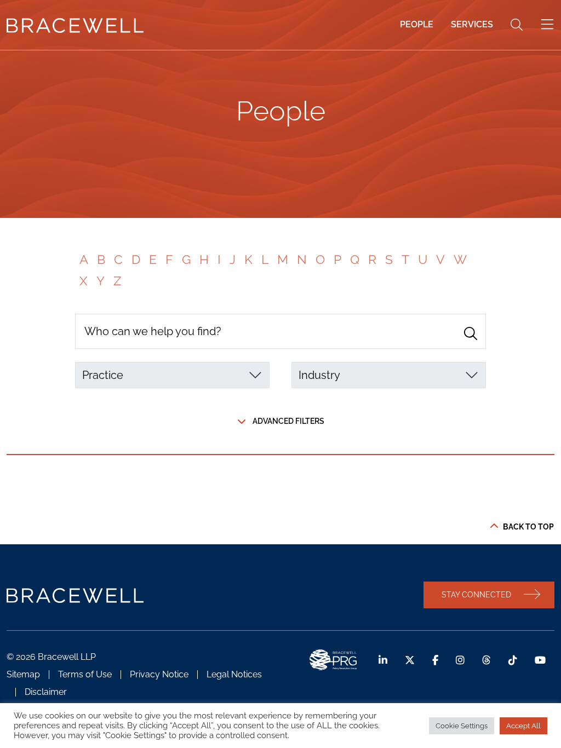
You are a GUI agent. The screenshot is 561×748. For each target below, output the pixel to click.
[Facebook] (435, 660)
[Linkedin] (383, 660)
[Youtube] (540, 660)
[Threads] (486, 660)
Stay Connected (476, 594)
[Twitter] (409, 660)
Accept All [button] (523, 726)
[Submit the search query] (470, 333)
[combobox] (172, 375)
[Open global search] (517, 25)
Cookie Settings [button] (462, 726)
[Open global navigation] (547, 25)
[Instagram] (460, 660)
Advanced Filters (288, 420)
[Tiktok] (513, 660)
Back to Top (528, 526)
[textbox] (165, 375)
